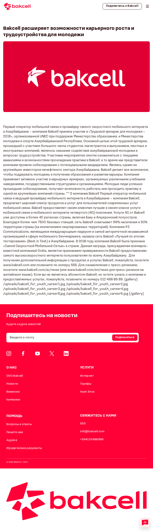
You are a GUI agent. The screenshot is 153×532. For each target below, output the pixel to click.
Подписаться (124, 337)
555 (83, 423)
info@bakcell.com (92, 431)
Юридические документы (24, 448)
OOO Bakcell (14, 376)
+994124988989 (92, 439)
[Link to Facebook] (23, 353)
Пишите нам (14, 432)
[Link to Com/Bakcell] (51, 353)
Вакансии (13, 391)
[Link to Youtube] (37, 353)
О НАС (11, 367)
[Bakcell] (147, 6)
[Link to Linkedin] (66, 353)
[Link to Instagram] (8, 353)
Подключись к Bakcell (122, 6)
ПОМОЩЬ (14, 416)
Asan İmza (87, 391)
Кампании (13, 399)
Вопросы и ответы (19, 424)
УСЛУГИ (87, 367)
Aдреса (11, 440)
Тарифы (85, 383)
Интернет (87, 376)
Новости (12, 383)
